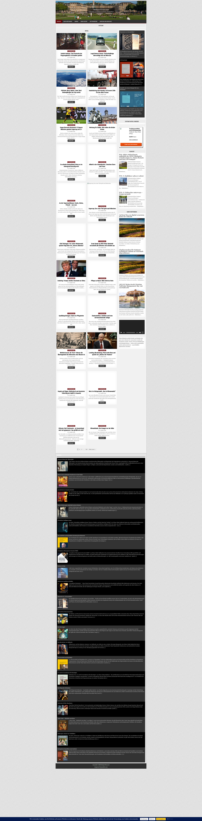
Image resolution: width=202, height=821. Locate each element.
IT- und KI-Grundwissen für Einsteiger (67, 637)
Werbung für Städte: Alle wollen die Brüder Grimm (102, 128)
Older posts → (92, 449)
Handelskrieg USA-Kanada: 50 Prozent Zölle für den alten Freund (102, 91)
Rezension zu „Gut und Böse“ (65, 561)
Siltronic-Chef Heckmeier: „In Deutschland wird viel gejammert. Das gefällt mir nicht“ (71, 429)
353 (86, 449)
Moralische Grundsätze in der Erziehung (68, 729)
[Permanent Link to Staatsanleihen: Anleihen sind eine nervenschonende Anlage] (102, 303)
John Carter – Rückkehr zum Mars (128, 82)
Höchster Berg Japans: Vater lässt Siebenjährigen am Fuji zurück (71, 91)
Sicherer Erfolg (61, 531)
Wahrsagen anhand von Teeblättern (66, 698)
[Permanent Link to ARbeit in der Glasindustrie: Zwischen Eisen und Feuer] (102, 152)
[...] (140, 47)
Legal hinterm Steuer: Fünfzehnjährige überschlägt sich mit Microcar (102, 54)
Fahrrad (76, 21)
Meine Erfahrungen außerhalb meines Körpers (69, 470)
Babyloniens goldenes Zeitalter (65, 546)
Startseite (59, 21)
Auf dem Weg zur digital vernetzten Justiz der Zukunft (131, 216)
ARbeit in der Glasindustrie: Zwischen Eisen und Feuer (102, 165)
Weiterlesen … (122, 171)
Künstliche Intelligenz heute (64, 485)
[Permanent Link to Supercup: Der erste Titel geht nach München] (102, 194)
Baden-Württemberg (67, 21)
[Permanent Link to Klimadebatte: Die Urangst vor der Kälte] (102, 416)
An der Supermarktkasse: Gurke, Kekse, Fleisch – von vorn (71, 204)
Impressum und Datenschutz (106, 21)
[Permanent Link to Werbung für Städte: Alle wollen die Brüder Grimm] (102, 115)
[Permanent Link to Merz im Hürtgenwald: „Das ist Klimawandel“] (102, 379)
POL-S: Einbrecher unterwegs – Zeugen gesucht (130, 193)
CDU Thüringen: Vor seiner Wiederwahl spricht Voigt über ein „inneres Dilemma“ (71, 245)
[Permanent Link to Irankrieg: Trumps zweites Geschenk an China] (71, 268)
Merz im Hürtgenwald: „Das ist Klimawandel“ (102, 391)
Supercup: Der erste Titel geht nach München (102, 209)
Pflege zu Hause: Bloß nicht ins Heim (102, 281)
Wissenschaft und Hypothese (65, 622)
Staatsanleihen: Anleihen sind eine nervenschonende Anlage (102, 317)
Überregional (72, 51)
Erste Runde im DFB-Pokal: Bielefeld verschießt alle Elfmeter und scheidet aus (102, 245)
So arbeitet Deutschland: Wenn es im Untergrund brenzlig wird (71, 165)
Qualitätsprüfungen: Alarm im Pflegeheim (71, 316)
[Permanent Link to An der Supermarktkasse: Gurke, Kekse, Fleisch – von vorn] (71, 191)
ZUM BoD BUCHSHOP (131, 144)
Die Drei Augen (61, 592)
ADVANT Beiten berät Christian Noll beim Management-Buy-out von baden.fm (131, 286)
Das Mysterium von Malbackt (65, 607)
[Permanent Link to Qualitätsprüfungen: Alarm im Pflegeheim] (71, 303)
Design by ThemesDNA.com (101, 767)
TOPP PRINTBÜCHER (93, 21)
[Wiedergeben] (121, 332)
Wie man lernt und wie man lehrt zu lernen (130, 110)
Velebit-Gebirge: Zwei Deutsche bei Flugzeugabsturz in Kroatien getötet (71, 54)
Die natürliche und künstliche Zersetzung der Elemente (71, 500)
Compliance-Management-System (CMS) (68, 515)
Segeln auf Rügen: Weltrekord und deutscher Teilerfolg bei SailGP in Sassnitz (71, 392)
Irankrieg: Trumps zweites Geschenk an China (71, 281)
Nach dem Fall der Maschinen (65, 668)
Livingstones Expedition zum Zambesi (67, 713)
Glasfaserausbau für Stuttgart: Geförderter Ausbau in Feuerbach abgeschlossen (131, 251)
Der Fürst (60, 744)
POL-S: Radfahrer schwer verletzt (131, 176)
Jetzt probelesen (133, 139)
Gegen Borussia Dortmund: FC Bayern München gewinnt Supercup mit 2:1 (71, 128)
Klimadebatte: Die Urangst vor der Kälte (102, 428)
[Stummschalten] (140, 332)
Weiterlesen (71, 67)
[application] (132, 327)
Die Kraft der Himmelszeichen (65, 576)
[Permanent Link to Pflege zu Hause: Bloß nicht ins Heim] (102, 268)
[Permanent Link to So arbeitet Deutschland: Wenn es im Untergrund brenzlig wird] (71, 152)
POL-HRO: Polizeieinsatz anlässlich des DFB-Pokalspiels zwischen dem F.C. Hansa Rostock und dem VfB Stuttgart (131, 156)
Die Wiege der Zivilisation (64, 652)
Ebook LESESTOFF (84, 21)
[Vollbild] (142, 332)
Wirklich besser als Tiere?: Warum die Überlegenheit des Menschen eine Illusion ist (71, 354)
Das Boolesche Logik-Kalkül (65, 759)
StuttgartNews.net (101, 9)
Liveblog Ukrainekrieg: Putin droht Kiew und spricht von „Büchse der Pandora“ (102, 354)
